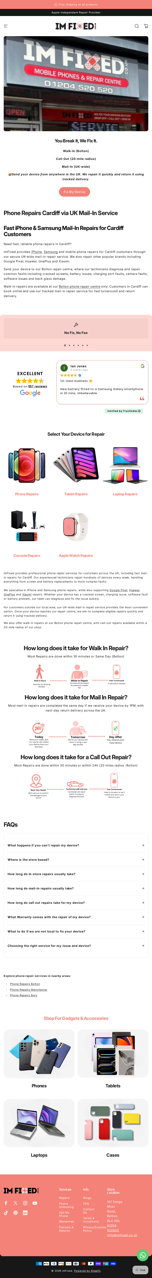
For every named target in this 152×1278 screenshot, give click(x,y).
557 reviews (37, 386)
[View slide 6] (87, 345)
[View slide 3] (74, 345)
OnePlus (9, 594)
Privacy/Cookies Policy (94, 1229)
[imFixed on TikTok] (6, 1213)
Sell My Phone (64, 1214)
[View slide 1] (65, 345)
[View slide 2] (69, 345)
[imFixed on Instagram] (25, 1203)
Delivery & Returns (66, 1229)
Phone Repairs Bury (23, 995)
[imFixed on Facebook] (6, 1203)
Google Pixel (118, 590)
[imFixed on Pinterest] (15, 1213)
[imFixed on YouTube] (35, 1203)
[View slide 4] (78, 345)
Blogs (87, 1198)
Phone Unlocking (66, 1205)
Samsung (51, 252)
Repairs (64, 1198)
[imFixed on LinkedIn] (25, 1213)
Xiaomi (27, 594)
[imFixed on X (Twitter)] (15, 1203)
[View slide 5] (82, 345)
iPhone (36, 252)
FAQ (86, 1203)
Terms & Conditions (91, 1220)
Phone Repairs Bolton (25, 983)
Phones (39, 1085)
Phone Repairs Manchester (28, 989)
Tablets (112, 1085)
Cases (112, 1155)
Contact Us (89, 1211)
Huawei (134, 590)
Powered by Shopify (87, 1270)
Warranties (67, 1221)
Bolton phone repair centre (79, 286)
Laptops (39, 1155)
